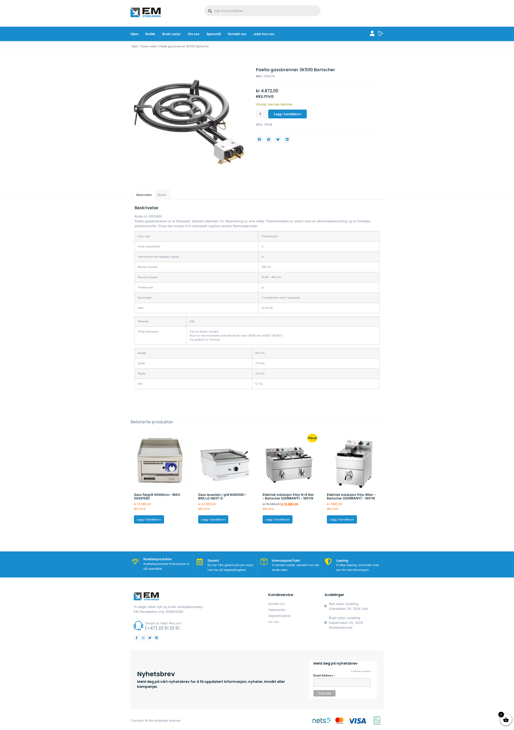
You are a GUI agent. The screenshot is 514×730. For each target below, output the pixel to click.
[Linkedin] (156, 638)
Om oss (193, 34)
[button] (259, 139)
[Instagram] (143, 638)
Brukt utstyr (171, 34)
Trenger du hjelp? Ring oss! (163, 623)
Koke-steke (149, 46)
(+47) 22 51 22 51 (162, 628)
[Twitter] (150, 638)
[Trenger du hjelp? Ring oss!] (138, 625)
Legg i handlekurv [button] (149, 519)
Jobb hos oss (263, 34)
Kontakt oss (237, 34)
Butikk (150, 34)
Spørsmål (213, 34)
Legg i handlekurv (287, 114)
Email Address (324, 676)
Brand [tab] (162, 194)
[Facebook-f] (136, 638)
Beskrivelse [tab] (144, 194)
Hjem (134, 34)
